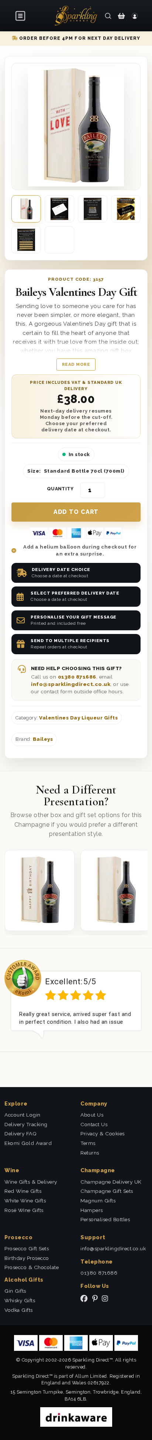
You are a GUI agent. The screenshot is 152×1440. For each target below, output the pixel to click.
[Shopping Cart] (121, 15)
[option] (76, 999)
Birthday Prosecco (26, 1258)
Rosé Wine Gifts (24, 1210)
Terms (88, 1143)
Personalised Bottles (105, 1219)
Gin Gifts (15, 1291)
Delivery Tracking (26, 1124)
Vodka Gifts (18, 1310)
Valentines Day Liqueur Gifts (78, 718)
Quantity (60, 488)
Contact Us (93, 1124)
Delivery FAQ (20, 1133)
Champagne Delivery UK (111, 1182)
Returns (89, 1153)
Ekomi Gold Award (28, 1143)
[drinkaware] (76, 1416)
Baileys (43, 739)
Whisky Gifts (19, 1300)
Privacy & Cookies (102, 1133)
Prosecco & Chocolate (31, 1267)
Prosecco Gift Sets (26, 1248)
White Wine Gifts (25, 1200)
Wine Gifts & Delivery (30, 1182)
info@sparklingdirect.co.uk (70, 684)
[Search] (108, 15)
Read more (76, 364)
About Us (91, 1115)
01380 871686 (77, 677)
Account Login (22, 1115)
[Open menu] (20, 16)
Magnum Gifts (97, 1200)
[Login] (135, 15)
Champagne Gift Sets (106, 1191)
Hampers (91, 1210)
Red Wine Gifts (22, 1191)
